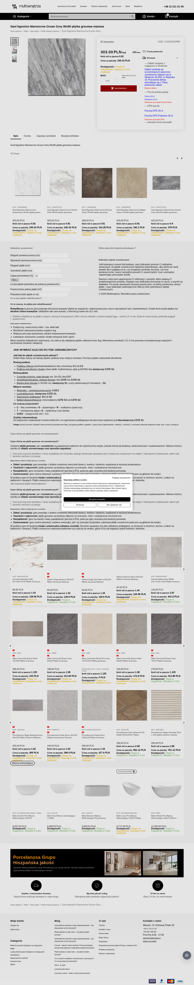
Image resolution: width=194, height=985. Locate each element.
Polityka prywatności (121, 478)
